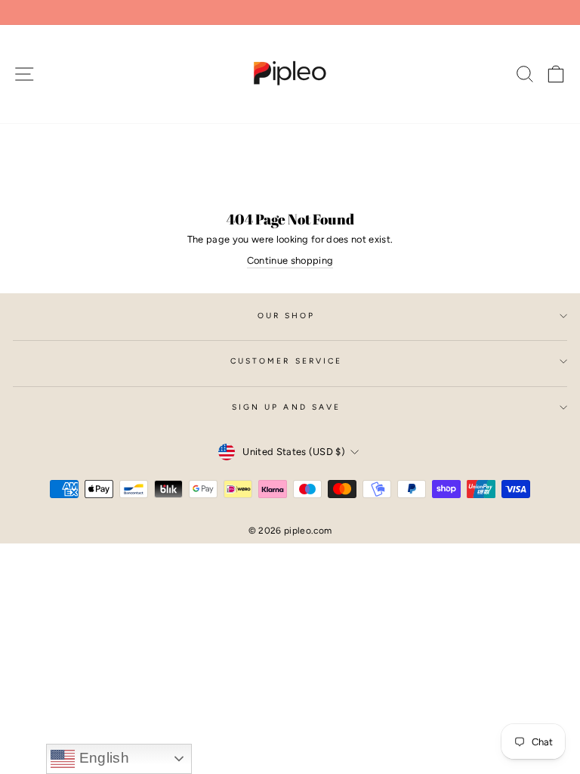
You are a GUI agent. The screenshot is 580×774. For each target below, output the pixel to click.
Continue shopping (290, 260)
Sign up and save (286, 407)
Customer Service (286, 361)
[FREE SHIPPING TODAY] (290, 12)
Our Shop (287, 315)
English (102, 758)
